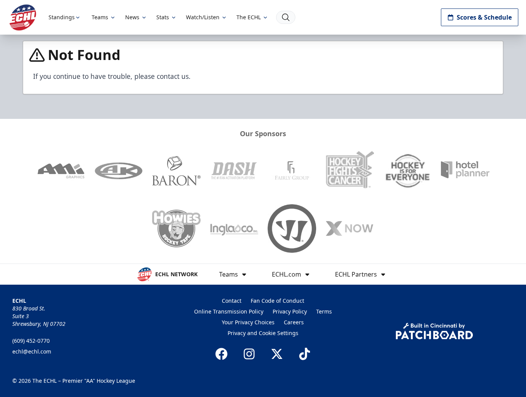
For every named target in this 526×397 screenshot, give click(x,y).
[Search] (285, 17)
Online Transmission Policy (228, 311)
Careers (294, 322)
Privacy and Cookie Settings (263, 333)
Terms (324, 311)
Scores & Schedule (484, 17)
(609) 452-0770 (31, 340)
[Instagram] (249, 354)
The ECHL (248, 17)
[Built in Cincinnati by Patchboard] (434, 331)
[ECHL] (23, 17)
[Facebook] (221, 354)
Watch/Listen (202, 17)
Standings (62, 17)
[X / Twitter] (277, 354)
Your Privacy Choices (248, 322)
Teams (100, 17)
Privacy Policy (290, 311)
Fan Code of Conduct (277, 300)
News (132, 17)
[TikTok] (304, 354)
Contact (231, 300)
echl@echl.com (31, 351)
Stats (162, 17)
